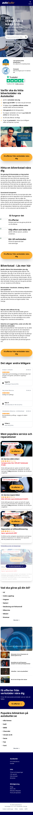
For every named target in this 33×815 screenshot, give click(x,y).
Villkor (16, 809)
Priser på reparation (15, 792)
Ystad (24, 45)
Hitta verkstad (13, 776)
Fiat (4, 742)
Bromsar (6, 617)
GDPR (26, 809)
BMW (5, 728)
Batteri (5, 603)
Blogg (11, 787)
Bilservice (6, 610)
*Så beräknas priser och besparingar (11, 546)
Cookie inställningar (8, 809)
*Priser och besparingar (16, 772)
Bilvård (5, 614)
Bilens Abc (13, 789)
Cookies (21, 809)
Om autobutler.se (14, 761)
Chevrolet (6, 731)
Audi (4, 724)
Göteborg (21, 42)
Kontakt (12, 763)
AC (4, 592)
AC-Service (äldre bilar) (10, 459)
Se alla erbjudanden (15, 566)
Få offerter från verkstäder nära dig (16, 157)
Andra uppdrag (8, 596)
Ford (4, 745)
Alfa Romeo (7, 720)
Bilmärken (12, 778)
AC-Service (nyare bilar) (10, 495)
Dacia (5, 738)
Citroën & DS (7, 735)
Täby (17, 45)
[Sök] (26, 37)
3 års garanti (13, 774)
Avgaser (6, 599)
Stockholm (11, 42)
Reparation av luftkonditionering (14, 529)
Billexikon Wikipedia (15, 790)
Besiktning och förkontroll (12, 607)
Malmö (10, 45)
